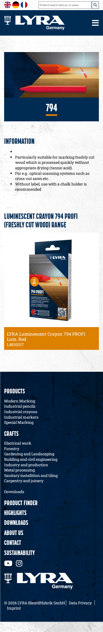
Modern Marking (19, 401)
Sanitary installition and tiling (31, 475)
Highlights (15, 513)
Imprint (14, 608)
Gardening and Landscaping (29, 453)
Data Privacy (80, 602)
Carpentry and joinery (23, 480)
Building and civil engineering (30, 459)
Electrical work (17, 443)
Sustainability (19, 553)
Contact (12, 543)
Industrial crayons (20, 411)
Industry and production (26, 464)
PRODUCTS (14, 391)
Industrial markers (21, 417)
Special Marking (19, 422)
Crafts (11, 434)
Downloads (14, 491)
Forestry (11, 448)
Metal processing (19, 470)
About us (13, 533)
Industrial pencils (19, 406)
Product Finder (21, 503)
